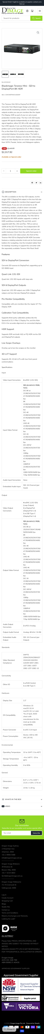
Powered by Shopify (33, 1023)
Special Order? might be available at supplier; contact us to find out (22, 3)
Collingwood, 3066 (9, 888)
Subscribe (36, 833)
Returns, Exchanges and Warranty (15, 916)
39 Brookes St (7, 867)
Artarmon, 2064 (8, 852)
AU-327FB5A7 (7, 936)
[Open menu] (39, 10)
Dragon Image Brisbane (11, 864)
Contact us (6, 910)
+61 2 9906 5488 (8, 855)
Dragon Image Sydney (10, 846)
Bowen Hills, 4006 (9, 870)
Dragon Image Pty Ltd (17, 1023)
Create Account (7, 898)
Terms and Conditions (10, 913)
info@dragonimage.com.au (12, 858)
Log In (4, 895)
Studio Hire (6, 907)
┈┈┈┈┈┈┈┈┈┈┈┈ (8, 861)
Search (38, 18)
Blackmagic (6, 82)
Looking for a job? (8, 919)
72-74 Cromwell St (9, 885)
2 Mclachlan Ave (8, 849)
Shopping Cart (7, 901)
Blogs (4, 904)
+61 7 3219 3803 (8, 873)
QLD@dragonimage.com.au (12, 876)
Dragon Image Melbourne (11, 882)
